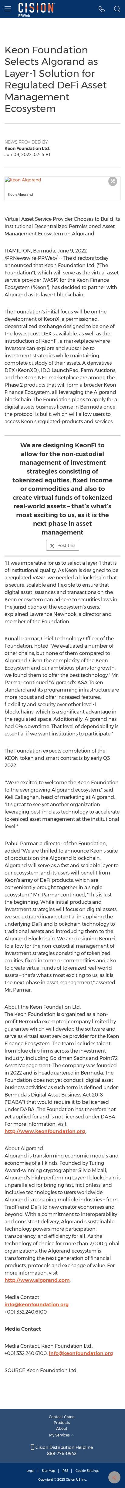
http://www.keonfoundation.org (45, 1131)
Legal (31, 1471)
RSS (65, 1471)
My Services (60, 1435)
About (61, 1428)
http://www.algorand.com (37, 1280)
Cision (70, 1480)
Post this (66, 545)
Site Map (48, 1471)
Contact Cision (62, 1417)
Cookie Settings (87, 1471)
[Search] (117, 9)
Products (62, 1422)
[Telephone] (102, 9)
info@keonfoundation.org (37, 1304)
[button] (62, 180)
